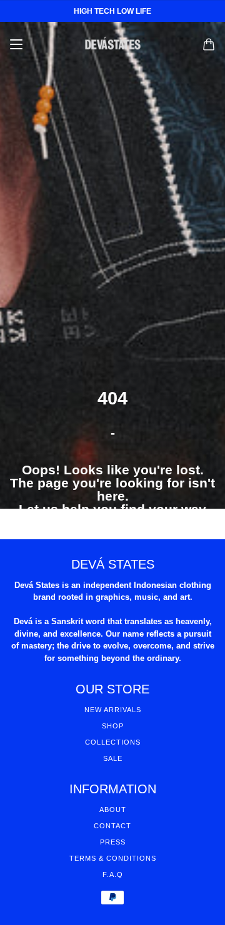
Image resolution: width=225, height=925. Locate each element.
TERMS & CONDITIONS (112, 858)
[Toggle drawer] (16, 44)
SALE (112, 758)
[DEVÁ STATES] (112, 44)
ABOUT (112, 809)
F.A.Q (112, 874)
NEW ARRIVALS (112, 709)
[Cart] (208, 44)
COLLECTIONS (113, 742)
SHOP (113, 726)
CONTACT (112, 826)
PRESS (113, 842)
